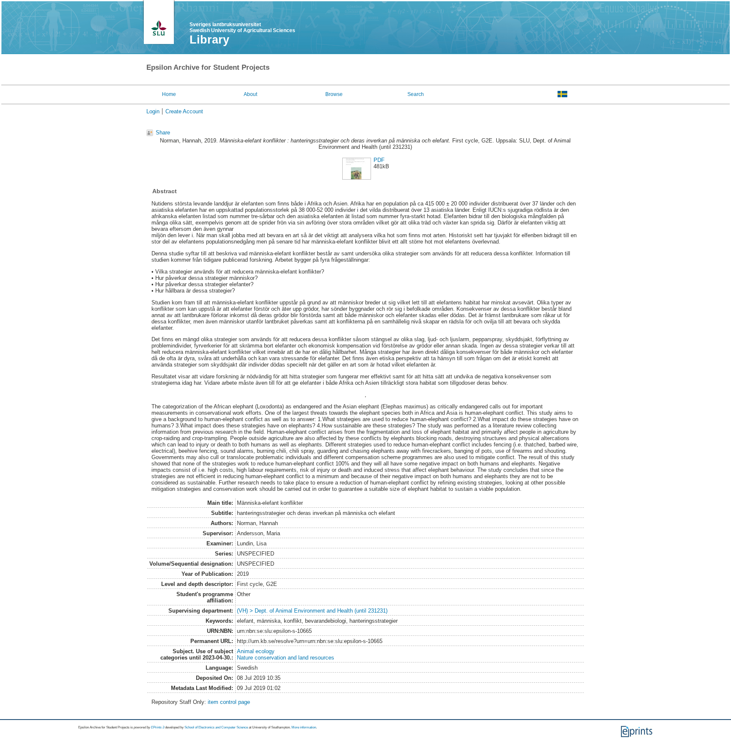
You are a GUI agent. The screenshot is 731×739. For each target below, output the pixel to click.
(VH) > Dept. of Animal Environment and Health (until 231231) (312, 611)
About (250, 94)
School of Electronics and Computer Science (216, 727)
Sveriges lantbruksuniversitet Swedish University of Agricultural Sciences (242, 27)
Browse (334, 94)
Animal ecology (256, 651)
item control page (229, 702)
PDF (379, 160)
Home (169, 94)
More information (303, 727)
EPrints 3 (157, 727)
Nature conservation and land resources (285, 657)
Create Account (184, 111)
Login (152, 111)
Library (209, 39)
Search (415, 94)
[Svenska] (562, 94)
